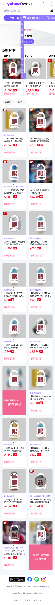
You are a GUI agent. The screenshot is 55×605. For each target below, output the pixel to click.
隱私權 (27, 600)
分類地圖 (37, 600)
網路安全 (17, 600)
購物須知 (38, 593)
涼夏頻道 (22, 47)
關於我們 (27, 593)
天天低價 (22, 41)
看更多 (22, 76)
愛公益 (22, 71)
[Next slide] (24, 120)
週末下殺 (22, 59)
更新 (47, 586)
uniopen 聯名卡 (35, 17)
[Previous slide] (4, 120)
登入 (47, 3)
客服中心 (16, 593)
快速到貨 (22, 36)
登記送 (22, 24)
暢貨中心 (22, 30)
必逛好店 (22, 53)
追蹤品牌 (27, 41)
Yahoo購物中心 (19, 4)
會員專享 (22, 65)
